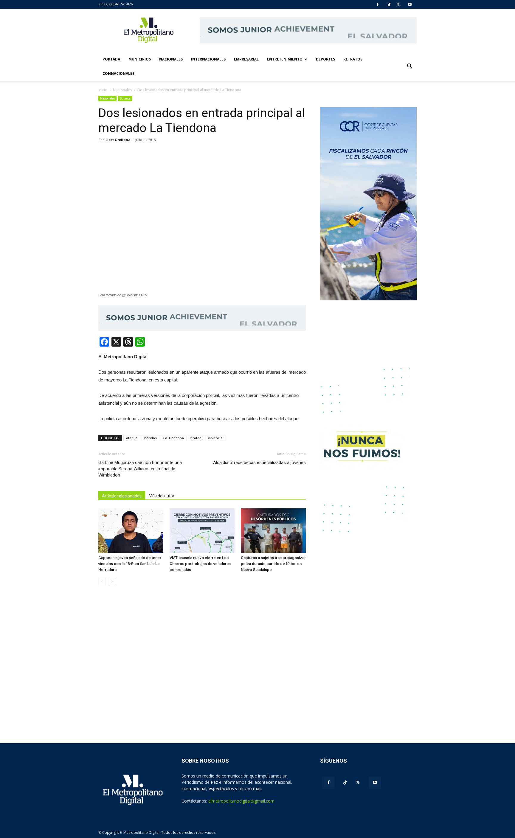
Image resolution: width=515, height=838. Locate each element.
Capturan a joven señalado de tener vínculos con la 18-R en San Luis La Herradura (129, 563)
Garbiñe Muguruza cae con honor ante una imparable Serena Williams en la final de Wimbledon (140, 469)
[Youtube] (409, 4)
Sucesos (125, 98)
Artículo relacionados (122, 496)
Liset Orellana (118, 139)
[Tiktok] (389, 4)
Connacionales (118, 73)
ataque (132, 438)
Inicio (102, 89)
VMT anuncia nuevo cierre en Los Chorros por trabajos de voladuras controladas (200, 563)
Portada (111, 59)
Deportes (325, 59)
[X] (398, 4)
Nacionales (171, 59)
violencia (215, 438)
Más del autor (161, 496)
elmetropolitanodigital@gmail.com (241, 801)
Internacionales (208, 59)
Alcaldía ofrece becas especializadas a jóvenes (259, 462)
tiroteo (195, 438)
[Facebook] (377, 4)
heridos (150, 438)
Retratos (352, 59)
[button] (409, 66)
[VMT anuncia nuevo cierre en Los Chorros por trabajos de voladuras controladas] (202, 530)
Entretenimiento (285, 59)
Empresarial (246, 59)
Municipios (139, 59)
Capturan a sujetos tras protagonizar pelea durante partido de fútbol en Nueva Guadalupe (273, 563)
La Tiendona (173, 438)
